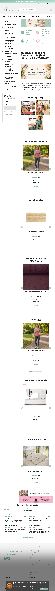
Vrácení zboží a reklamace (36, 563)
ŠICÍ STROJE (8, 34)
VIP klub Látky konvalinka (35, 553)
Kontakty (31, 555)
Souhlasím (44, 588)
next (50, 169)
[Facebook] (4, 558)
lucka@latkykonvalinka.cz (14, 551)
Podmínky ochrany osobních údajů (38, 565)
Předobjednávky (33, 567)
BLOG (29, 569)
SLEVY (6, 21)
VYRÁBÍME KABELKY (7, 60)
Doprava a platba (33, 557)
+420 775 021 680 (11, 554)
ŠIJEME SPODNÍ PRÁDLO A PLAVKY (10, 52)
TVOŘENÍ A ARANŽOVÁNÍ (8, 70)
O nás (30, 574)
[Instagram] (8, 558)
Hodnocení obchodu (34, 559)
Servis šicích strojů (7, 3)
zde (32, 586)
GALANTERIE (8, 28)
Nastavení (34, 588)
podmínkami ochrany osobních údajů (9, 113)
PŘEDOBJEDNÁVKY (10, 74)
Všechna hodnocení (27, 537)
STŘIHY (6, 31)
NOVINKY (7, 90)
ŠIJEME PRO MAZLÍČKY (8, 65)
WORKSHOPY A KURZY (9, 83)
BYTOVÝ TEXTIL (9, 37)
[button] (22, 22)
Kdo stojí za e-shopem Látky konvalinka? (36, 571)
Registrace (46, 3)
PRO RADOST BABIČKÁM (8, 78)
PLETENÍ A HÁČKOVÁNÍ (8, 47)
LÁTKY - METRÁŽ (9, 24)
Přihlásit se (8, 118)
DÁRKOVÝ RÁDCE (10, 87)
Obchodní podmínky (34, 561)
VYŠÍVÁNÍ (7, 56)
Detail (35, 186)
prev (21, 169)
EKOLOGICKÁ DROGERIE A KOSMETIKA (8, 42)
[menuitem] (4, 16)
